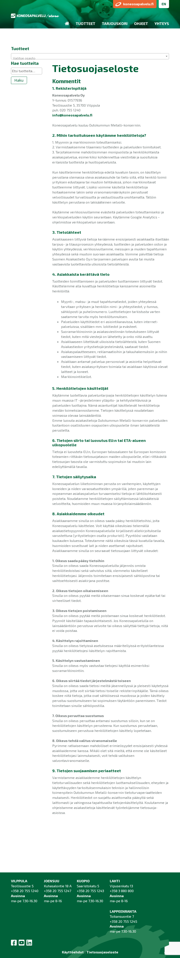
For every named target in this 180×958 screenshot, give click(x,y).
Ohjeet (141, 23)
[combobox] (90, 56)
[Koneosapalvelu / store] (35, 16)
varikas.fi (170, 952)
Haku (18, 80)
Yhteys (162, 23)
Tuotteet (85, 23)
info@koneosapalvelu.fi (72, 115)
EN (164, 4)
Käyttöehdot (73, 952)
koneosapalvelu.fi (138, 4)
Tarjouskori (115, 23)
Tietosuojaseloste (102, 952)
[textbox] (90, 58)
